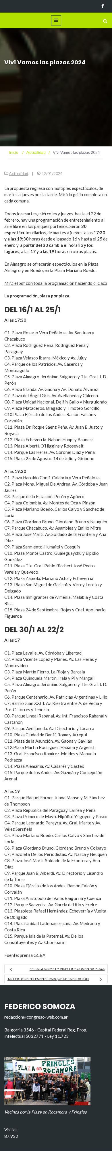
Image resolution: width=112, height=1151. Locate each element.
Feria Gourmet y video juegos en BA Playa (67, 969)
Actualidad (18, 173)
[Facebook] (103, 6)
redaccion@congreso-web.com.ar (36, 1016)
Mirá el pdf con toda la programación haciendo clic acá (55, 283)
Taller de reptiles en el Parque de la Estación (48, 979)
